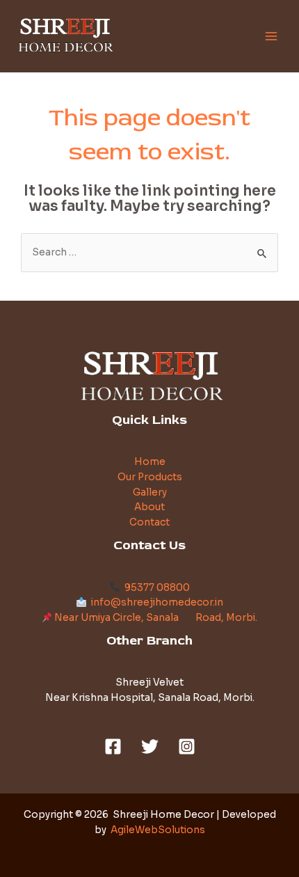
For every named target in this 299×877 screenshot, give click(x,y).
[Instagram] (186, 746)
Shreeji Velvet (149, 682)
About (149, 507)
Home (149, 462)
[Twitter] (150, 746)
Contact (149, 522)
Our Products (150, 477)
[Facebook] (113, 746)
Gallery (150, 492)
